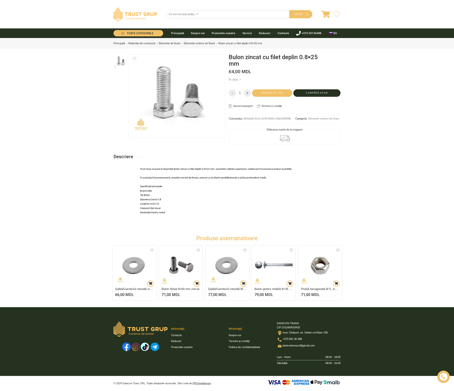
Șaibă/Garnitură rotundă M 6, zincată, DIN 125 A (181, 289)
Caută (298, 14)
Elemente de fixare (169, 43)
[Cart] (323, 14)
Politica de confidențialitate (244, 347)
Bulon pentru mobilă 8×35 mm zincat (227, 289)
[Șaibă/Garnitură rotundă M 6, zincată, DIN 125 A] (181, 264)
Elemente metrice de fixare (199, 43)
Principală (177, 33)
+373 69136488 (311, 33)
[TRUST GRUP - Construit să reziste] (135, 14)
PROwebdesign (202, 383)
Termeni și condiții (271, 105)
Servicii (247, 33)
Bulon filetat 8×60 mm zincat (134, 289)
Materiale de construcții (141, 43)
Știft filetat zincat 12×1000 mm (320, 289)
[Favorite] (134, 59)
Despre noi (198, 33)
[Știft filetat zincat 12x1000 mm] (320, 264)
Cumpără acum (317, 93)
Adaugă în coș (272, 93)
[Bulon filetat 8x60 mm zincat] (134, 264)
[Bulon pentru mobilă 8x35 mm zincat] (227, 264)
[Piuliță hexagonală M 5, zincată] (273, 264)
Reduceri (264, 33)
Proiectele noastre (223, 33)
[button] (150, 283)
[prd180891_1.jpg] (121, 61)
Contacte (283, 33)
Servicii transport (242, 105)
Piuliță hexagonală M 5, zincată (273, 289)
